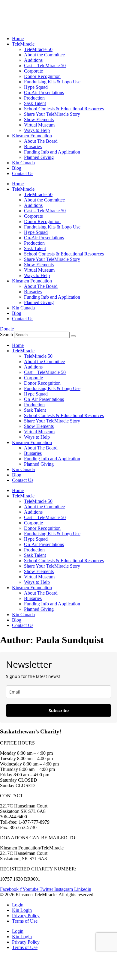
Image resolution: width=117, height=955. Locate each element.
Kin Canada (23, 162)
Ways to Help (37, 130)
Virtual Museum (39, 124)
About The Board (41, 141)
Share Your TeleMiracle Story (52, 114)
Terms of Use (25, 921)
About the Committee (44, 54)
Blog (16, 168)
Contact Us (22, 173)
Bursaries (33, 146)
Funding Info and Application (52, 151)
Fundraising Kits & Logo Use (52, 81)
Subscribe (59, 710)
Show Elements (39, 119)
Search (6, 334)
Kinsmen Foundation (32, 135)
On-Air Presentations (44, 92)
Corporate (33, 70)
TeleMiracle (23, 43)
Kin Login (22, 910)
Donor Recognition (42, 76)
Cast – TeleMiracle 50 (45, 65)
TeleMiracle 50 (38, 49)
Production (34, 97)
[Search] (73, 336)
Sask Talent (35, 103)
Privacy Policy (26, 915)
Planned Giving (39, 157)
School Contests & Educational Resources (64, 108)
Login (17, 904)
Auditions (33, 60)
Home (18, 38)
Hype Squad (36, 87)
